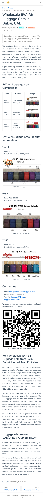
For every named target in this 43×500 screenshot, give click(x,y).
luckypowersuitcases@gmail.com (22, 292)
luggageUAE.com (18, 297)
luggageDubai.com (12, 300)
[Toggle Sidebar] (4, 2)
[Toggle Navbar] (40, 2)
